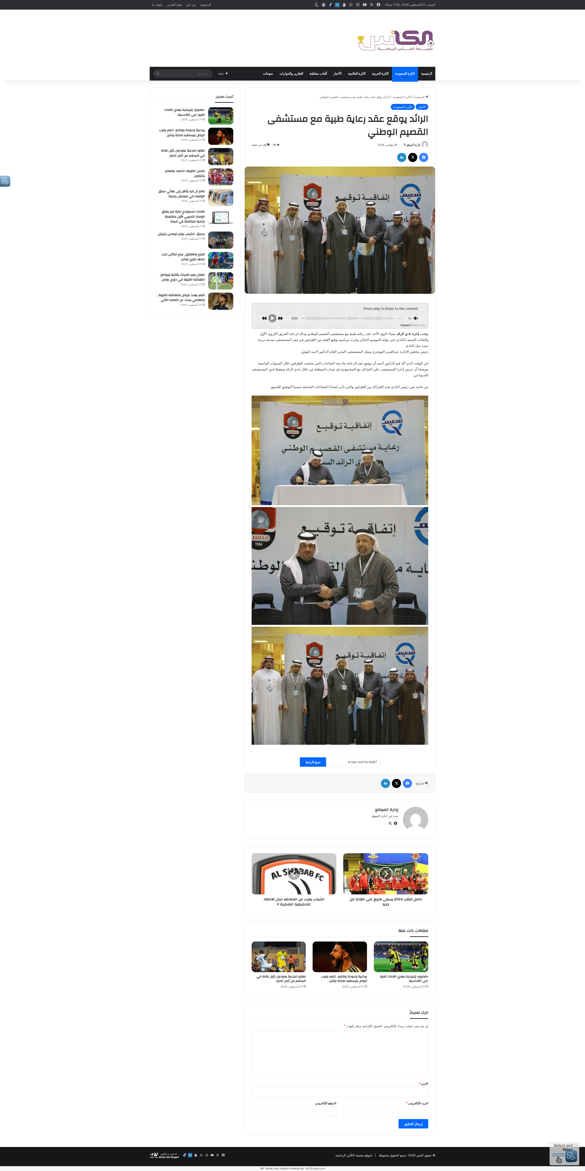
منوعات (268, 73)
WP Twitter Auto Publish (274, 1168)
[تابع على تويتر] (404, 144)
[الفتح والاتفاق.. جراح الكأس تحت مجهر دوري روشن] (220, 260)
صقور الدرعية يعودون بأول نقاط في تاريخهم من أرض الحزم (281, 979)
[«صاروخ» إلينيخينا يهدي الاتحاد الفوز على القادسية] (401, 957)
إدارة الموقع (413, 144)
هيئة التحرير (174, 4)
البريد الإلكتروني (417, 1103)
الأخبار (337, 73)
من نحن (191, 4)
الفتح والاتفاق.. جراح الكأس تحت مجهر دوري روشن (183, 256)
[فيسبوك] (423, 157)
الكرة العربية (380, 73)
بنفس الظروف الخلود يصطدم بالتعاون (185, 173)
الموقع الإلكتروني (325, 1103)
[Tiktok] (330, 4)
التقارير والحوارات (291, 73)
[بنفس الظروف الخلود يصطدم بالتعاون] (220, 177)
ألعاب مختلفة (318, 73)
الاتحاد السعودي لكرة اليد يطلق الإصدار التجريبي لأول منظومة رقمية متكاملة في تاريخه (183, 216)
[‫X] (412, 157)
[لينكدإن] (401, 157)
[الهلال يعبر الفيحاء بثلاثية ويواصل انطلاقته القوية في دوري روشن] (220, 280)
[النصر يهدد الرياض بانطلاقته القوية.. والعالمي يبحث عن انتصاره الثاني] (220, 301)
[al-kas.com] (395, 38)
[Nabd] (337, 4)
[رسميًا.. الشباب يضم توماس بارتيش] (220, 240)
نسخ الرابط (313, 762)
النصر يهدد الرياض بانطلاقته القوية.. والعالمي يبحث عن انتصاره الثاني (181, 297)
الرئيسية (205, 4)
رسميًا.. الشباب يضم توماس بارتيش (181, 234)
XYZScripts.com (315, 1168)
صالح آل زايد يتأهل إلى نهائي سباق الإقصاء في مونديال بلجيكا (181, 193)
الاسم (423, 1083)
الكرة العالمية (357, 73)
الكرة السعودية (405, 73)
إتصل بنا (157, 4)
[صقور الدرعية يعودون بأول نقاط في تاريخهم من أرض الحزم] (279, 957)
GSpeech (405, 325)
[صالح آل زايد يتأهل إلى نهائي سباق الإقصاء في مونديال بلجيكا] (220, 197)
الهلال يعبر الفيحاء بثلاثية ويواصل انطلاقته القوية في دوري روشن (182, 277)
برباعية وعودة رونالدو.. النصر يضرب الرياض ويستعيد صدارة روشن (344, 979)
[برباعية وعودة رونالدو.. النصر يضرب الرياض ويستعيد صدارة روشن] (340, 957)
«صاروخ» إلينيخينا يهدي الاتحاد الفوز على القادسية (404, 979)
